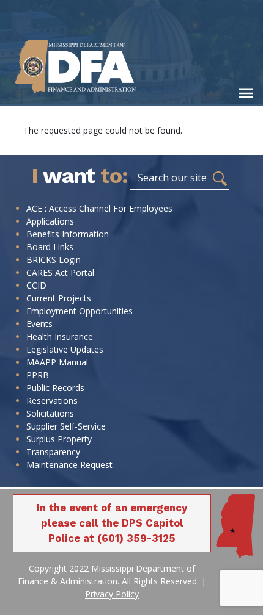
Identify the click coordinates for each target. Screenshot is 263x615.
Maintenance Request (69, 464)
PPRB (37, 375)
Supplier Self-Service (66, 426)
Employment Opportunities (79, 311)
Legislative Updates (64, 349)
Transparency (53, 452)
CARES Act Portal (60, 272)
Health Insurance (59, 336)
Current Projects (58, 298)
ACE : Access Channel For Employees (99, 208)
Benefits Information (67, 234)
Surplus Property (59, 439)
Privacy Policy (112, 594)
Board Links (49, 247)
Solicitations (50, 413)
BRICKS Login (53, 259)
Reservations (52, 400)
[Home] (91, 65)
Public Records (55, 388)
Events (39, 323)
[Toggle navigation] (246, 93)
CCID (36, 285)
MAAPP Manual (57, 362)
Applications (50, 221)
